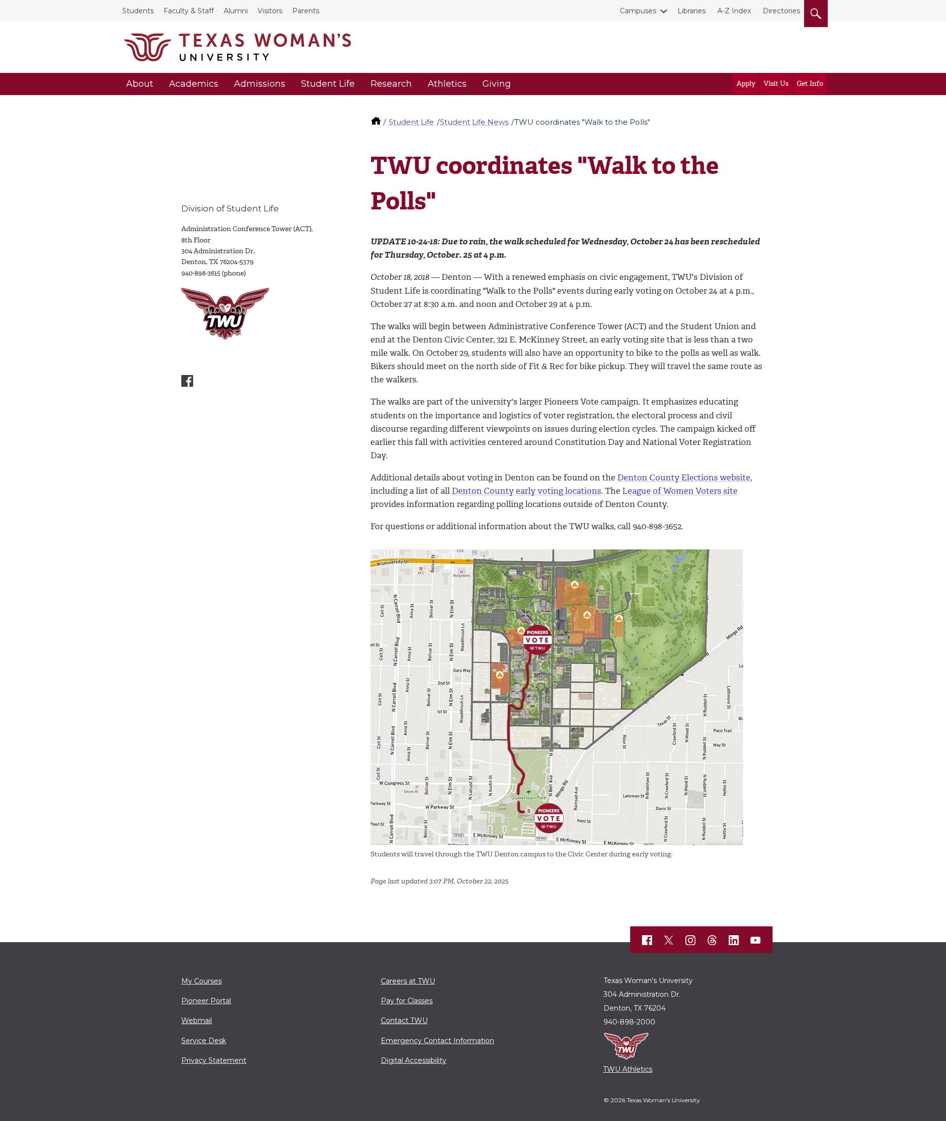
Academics (193, 83)
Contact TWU (404, 1020)
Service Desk (203, 1040)
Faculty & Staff (189, 10)
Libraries (691, 10)
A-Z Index (734, 10)
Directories (781, 10)
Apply (746, 83)
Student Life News (474, 122)
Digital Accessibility (413, 1060)
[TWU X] (669, 940)
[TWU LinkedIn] (734, 940)
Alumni (236, 10)
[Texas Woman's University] (237, 47)
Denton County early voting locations (526, 490)
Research (391, 83)
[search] (816, 12)
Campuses (638, 10)
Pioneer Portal (206, 1000)
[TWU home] (377, 122)
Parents (305, 10)
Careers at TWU (408, 981)
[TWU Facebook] (647, 940)
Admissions (259, 83)
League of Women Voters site (680, 490)
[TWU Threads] (712, 940)
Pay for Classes (407, 1000)
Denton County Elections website (683, 477)
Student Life (328, 83)
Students (138, 10)
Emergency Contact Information (437, 1040)
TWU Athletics (627, 1069)
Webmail (196, 1020)
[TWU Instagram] (691, 940)
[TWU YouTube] (756, 940)
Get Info (810, 83)
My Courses (201, 981)
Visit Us (776, 83)
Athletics (447, 83)
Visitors (270, 10)
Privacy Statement (213, 1060)
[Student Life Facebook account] (187, 381)
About (139, 83)
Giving (496, 83)
